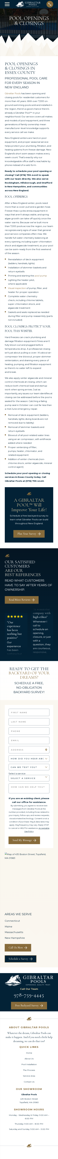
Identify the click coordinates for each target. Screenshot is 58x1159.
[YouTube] (46, 1135)
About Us (29, 1058)
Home (29, 1053)
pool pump (41, 275)
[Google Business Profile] (20, 1135)
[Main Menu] (7, 4)
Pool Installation (29, 1064)
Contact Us (29, 1082)
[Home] (28, 4)
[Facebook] (11, 1135)
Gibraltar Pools (13, 93)
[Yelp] (37, 1135)
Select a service (17, 773)
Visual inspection (17, 288)
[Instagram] (29, 1135)
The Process (29, 1070)
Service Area (29, 1076)
